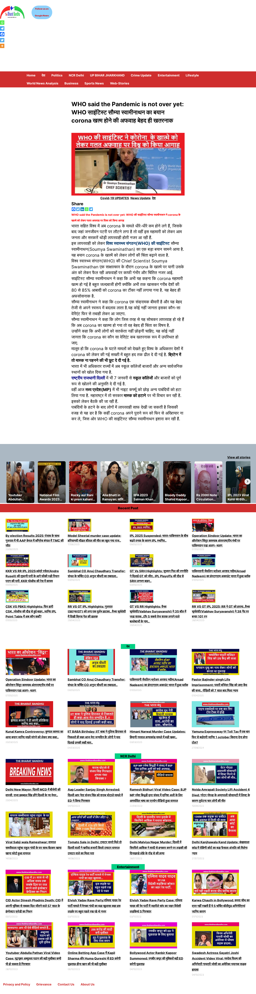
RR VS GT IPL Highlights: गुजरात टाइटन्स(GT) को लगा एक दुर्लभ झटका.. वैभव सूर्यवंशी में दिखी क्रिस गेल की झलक (97, 611)
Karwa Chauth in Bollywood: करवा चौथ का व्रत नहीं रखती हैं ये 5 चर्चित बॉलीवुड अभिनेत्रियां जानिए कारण (221, 905)
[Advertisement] (128, 45)
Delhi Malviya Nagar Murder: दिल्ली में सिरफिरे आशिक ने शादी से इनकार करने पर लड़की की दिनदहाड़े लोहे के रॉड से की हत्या (158, 847)
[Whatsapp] (86, 209)
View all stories (238, 457)
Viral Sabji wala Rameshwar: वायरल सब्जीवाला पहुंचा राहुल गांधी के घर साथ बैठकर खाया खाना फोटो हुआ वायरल (33, 847)
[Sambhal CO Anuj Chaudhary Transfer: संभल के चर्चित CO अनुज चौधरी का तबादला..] (79, 561)
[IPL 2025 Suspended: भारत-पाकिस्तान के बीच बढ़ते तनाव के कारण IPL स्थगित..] (141, 526)
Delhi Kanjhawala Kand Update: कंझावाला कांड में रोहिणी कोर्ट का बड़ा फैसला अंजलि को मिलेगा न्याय (220, 847)
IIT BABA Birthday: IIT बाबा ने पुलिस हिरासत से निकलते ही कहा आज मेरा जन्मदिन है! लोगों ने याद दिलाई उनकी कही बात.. (97, 737)
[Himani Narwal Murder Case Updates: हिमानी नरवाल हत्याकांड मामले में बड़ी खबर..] (153, 715)
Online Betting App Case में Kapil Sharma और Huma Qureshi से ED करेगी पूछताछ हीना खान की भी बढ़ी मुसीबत (94, 958)
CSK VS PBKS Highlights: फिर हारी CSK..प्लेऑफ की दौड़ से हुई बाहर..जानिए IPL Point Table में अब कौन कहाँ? (31, 611)
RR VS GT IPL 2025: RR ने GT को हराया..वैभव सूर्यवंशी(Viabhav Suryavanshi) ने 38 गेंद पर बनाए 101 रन (221, 611)
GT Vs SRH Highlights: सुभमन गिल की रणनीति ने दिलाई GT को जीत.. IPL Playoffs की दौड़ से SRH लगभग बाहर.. (159, 576)
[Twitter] (78, 209)
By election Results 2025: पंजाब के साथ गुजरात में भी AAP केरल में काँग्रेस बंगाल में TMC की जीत (35, 540)
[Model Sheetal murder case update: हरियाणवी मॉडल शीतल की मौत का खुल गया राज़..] (79, 526)
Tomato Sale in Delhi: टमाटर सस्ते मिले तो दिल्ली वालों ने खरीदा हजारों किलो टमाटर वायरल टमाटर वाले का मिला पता (95, 847)
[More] (2, 46)
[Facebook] (73, 209)
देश (154, 198)
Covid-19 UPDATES (114, 198)
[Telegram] (91, 209)
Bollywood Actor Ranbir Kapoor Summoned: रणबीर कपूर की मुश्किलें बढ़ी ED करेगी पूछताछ (156, 958)
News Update (140, 198)
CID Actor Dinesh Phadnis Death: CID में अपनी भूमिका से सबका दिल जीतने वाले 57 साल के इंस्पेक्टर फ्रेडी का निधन (34, 905)
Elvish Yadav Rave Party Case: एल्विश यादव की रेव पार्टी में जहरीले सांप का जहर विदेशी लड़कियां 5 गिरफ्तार (156, 905)
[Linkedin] (82, 209)
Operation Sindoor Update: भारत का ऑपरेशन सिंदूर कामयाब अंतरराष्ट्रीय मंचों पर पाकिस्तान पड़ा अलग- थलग (217, 540)
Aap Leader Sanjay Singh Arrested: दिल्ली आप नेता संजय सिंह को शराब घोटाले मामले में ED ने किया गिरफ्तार (95, 795)
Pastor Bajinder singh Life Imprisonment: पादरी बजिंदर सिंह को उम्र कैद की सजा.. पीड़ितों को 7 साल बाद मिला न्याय (219, 685)
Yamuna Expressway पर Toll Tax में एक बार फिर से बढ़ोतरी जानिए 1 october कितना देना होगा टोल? (221, 737)
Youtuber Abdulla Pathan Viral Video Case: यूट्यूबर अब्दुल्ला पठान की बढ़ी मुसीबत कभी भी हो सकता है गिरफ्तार (33, 958)
